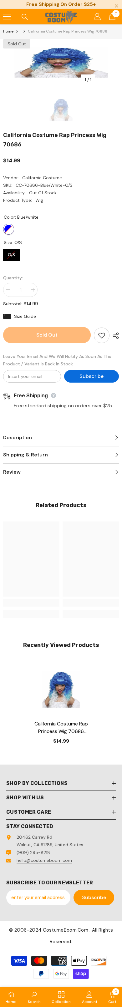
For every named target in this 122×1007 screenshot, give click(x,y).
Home (8, 31)
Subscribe (91, 376)
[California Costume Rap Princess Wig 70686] (61, 689)
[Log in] (97, 16)
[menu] (7, 16)
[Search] (24, 17)
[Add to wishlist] (101, 335)
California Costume (42, 178)
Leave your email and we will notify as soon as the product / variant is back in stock (57, 360)
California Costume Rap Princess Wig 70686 (61, 727)
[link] (31, 603)
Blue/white (8, 229)
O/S (11, 253)
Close (116, 6)
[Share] (114, 335)
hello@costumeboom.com (44, 860)
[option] (61, 62)
